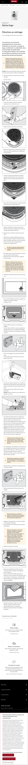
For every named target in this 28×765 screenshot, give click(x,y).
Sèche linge (12, 5)
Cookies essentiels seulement (9, 758)
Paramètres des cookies (8, 762)
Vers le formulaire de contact (14, 674)
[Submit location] (26, 708)
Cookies (20, 752)
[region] (14, 739)
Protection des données (14, 752)
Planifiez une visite (14, 652)
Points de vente (5, 705)
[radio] (3, 618)
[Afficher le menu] (3, 2)
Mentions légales (5, 752)
